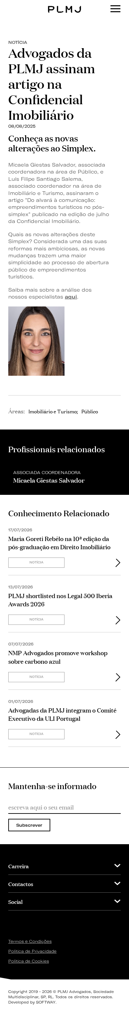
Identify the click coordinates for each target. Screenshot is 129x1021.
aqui (71, 297)
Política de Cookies (28, 961)
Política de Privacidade (32, 951)
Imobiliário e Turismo (52, 411)
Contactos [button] (20, 883)
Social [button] (15, 901)
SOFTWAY (46, 1002)
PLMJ (64, 4)
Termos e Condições (30, 941)
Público (89, 411)
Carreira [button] (18, 866)
